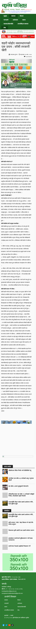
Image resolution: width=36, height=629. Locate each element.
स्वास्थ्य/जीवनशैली (8, 24)
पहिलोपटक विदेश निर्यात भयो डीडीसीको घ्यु (20, 470)
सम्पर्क (11, 615)
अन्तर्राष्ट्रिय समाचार (23, 24)
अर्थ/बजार (15, 20)
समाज (24, 20)
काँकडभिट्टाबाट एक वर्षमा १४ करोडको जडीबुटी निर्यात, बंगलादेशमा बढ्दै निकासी (21, 495)
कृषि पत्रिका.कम (17, 617)
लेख (5, 28)
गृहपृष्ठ (5, 16)
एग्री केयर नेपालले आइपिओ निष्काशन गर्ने (19, 546)
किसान (22, 16)
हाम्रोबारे (6, 615)
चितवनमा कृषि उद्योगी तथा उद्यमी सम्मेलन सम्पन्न (21, 530)
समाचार (13, 16)
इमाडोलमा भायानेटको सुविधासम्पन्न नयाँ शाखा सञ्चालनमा (21, 539)
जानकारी (6, 20)
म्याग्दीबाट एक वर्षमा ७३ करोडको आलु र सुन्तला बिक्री (21, 479)
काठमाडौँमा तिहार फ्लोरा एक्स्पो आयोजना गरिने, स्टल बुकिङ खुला (21, 503)
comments (29, 56)
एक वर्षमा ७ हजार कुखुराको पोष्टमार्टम (18, 486)
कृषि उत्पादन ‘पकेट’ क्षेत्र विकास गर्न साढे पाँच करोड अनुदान (21, 523)
